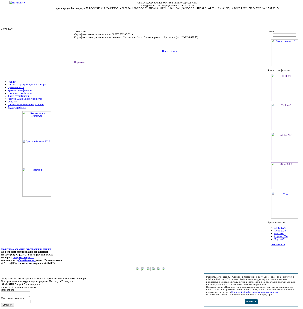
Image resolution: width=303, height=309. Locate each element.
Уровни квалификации (20, 90)
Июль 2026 (280, 227)
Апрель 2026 (281, 236)
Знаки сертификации (19, 96)
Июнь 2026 (280, 230)
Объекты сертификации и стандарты (27, 84)
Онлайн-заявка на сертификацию (26, 104)
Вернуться (79, 62)
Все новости (278, 244)
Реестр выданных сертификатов (25, 98)
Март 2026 (279, 239)
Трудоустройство (17, 107)
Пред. (165, 51)
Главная (12, 81)
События (12, 101)
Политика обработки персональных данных (26, 249)
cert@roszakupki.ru (23, 257)
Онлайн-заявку (27, 260)
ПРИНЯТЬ (251, 301)
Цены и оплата (16, 87)
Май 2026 (279, 233)
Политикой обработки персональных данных (254, 292)
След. (174, 51)
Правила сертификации (20, 93)
